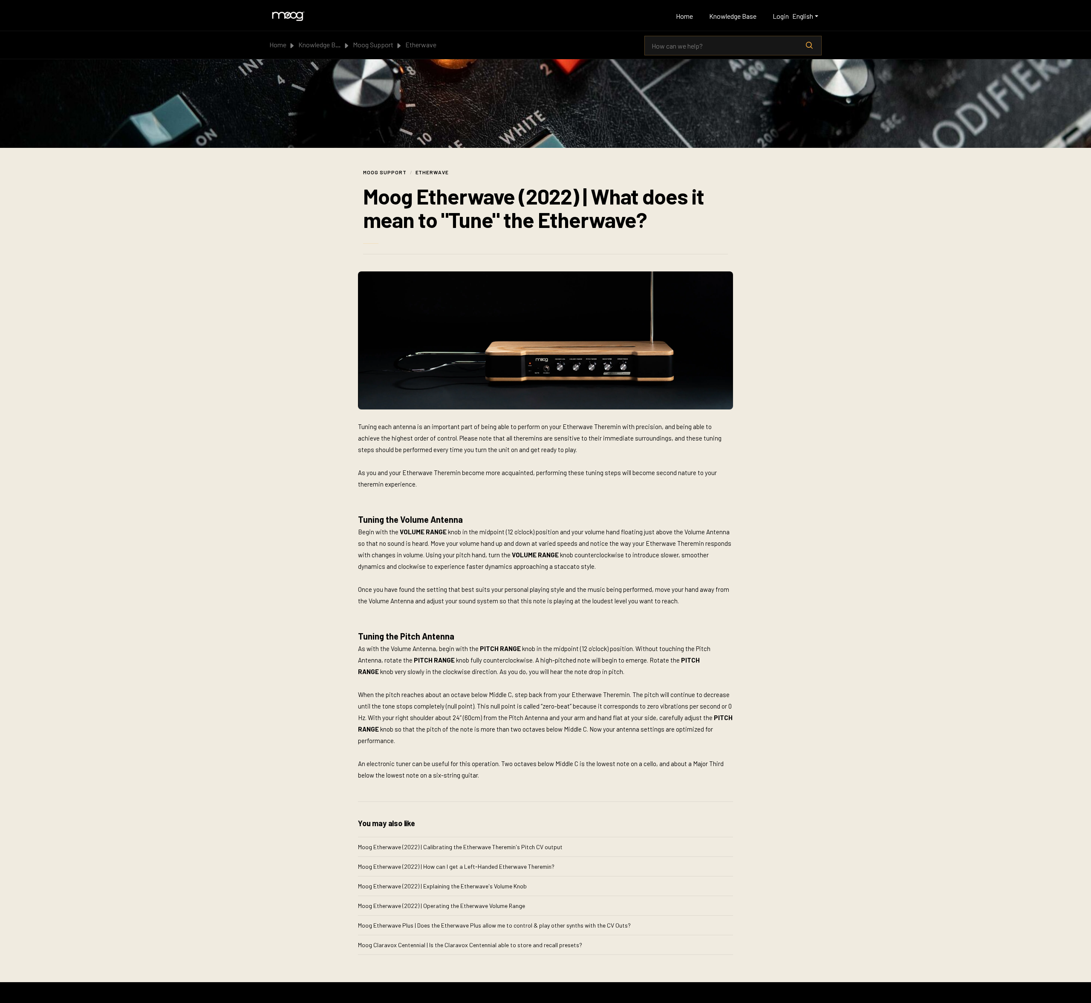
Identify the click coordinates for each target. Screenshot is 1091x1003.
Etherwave (420, 44)
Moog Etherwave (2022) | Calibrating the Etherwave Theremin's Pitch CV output (460, 846)
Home (684, 16)
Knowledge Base (732, 16)
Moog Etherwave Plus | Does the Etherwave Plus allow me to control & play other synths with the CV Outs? (494, 925)
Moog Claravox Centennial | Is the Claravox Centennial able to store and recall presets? (470, 944)
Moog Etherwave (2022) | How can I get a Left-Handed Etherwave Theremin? (456, 866)
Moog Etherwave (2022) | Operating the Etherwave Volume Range (441, 905)
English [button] (802, 16)
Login (781, 16)
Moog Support (373, 44)
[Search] (809, 45)
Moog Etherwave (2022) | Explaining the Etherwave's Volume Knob (442, 886)
